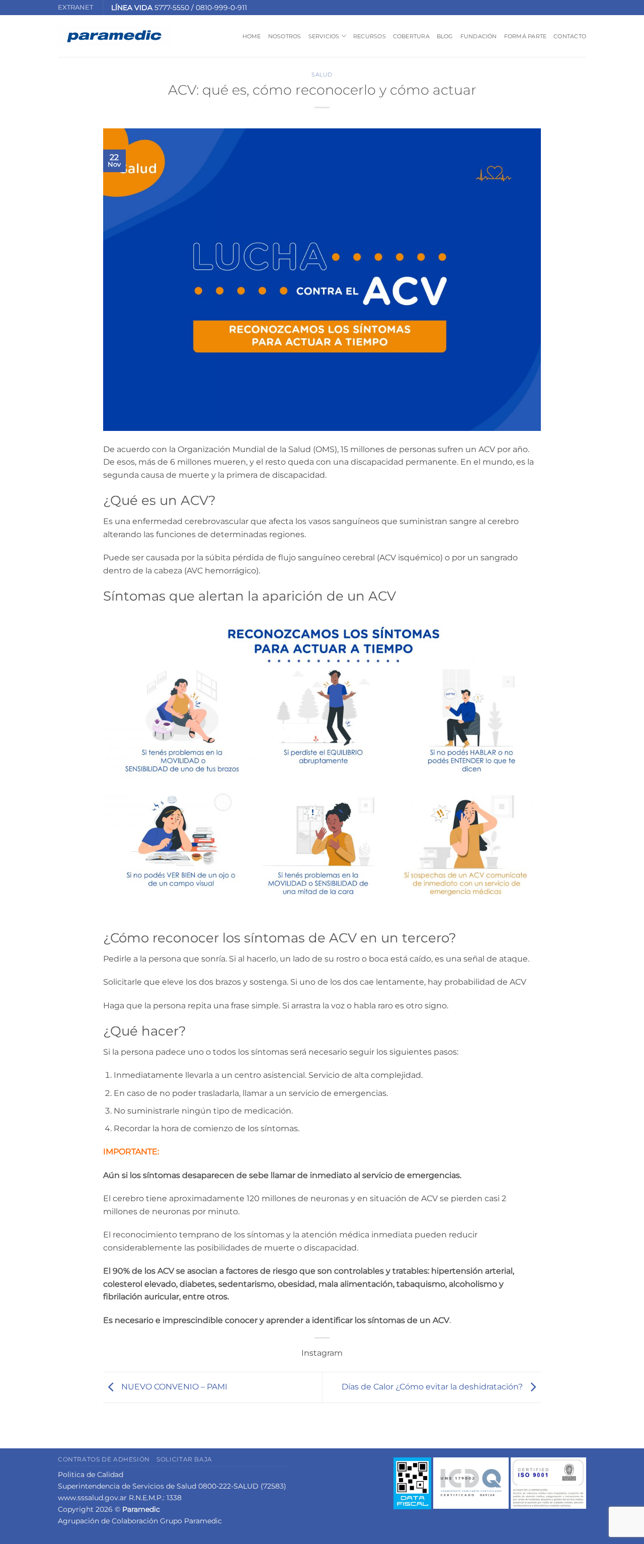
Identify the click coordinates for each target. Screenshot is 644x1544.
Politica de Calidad (90, 1474)
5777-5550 (171, 7)
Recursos (369, 36)
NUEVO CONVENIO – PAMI (173, 1386)
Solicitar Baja (184, 1459)
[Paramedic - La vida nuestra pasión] (114, 36)
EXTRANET (75, 7)
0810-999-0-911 (221, 7)
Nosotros (284, 36)
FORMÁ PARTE (525, 36)
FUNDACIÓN (478, 36)
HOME (252, 36)
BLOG (445, 36)
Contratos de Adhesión (104, 1459)
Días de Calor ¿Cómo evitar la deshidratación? (433, 1386)
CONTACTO (569, 36)
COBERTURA (411, 36)
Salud (322, 74)
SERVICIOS (324, 36)
